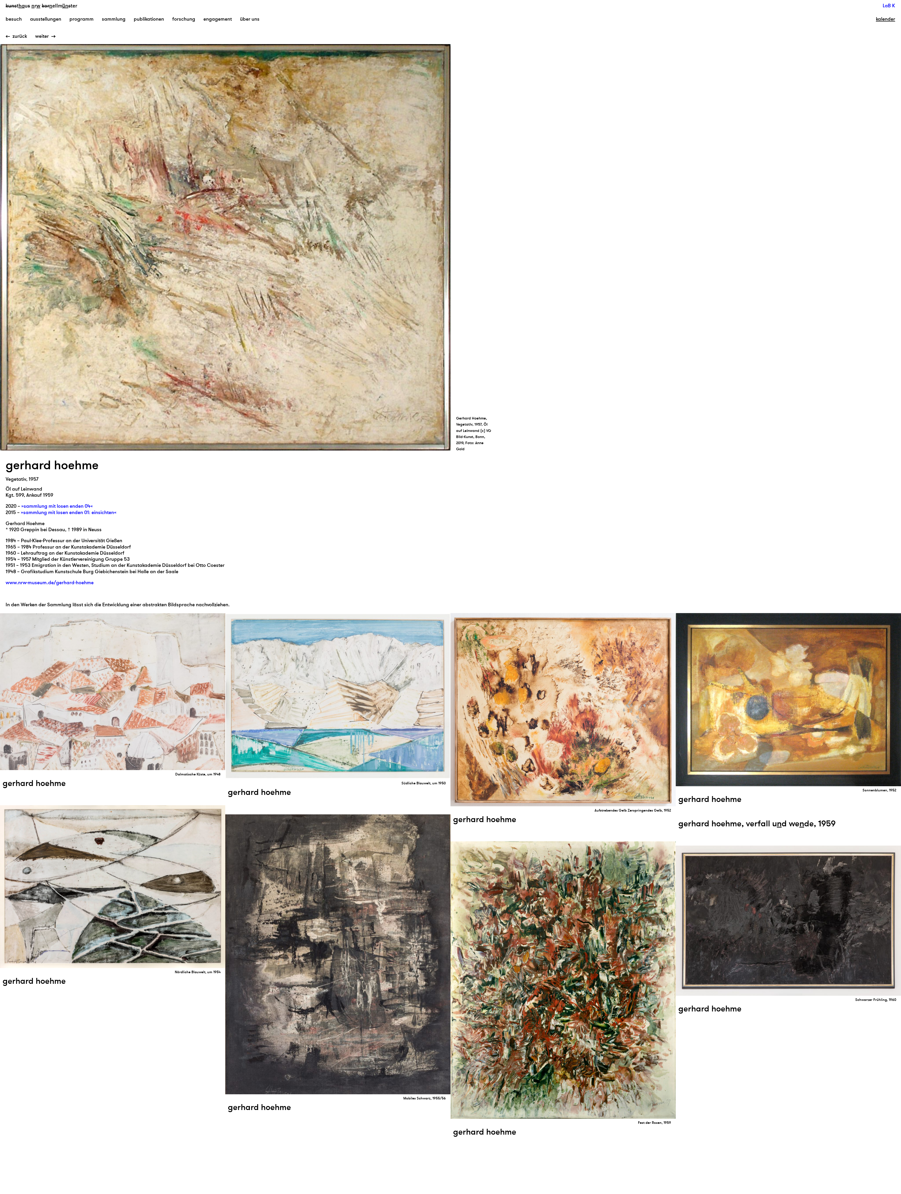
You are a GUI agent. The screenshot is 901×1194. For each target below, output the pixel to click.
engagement (217, 19)
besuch (14, 19)
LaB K (889, 6)
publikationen (149, 19)
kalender (885, 19)
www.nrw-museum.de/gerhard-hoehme (50, 583)
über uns (250, 19)
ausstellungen (45, 19)
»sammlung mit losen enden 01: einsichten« (68, 512)
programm (81, 19)
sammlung (114, 19)
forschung (183, 19)
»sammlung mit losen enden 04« (57, 506)
